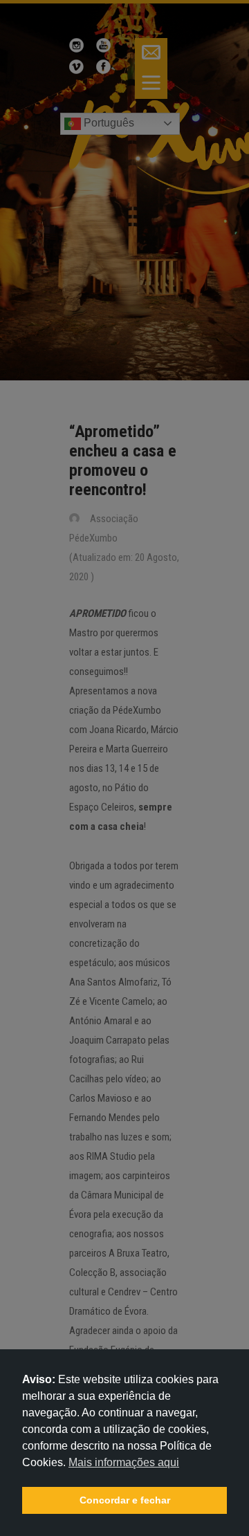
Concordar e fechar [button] (125, 1500)
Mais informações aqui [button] (123, 1462)
